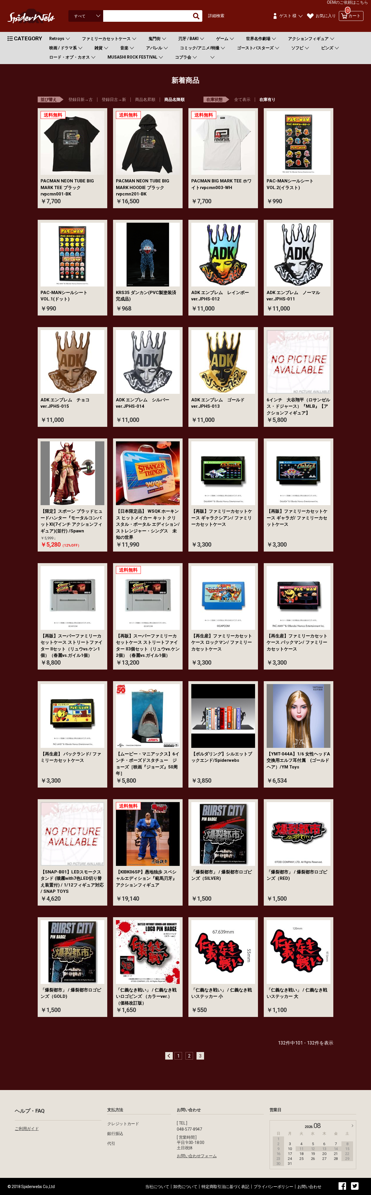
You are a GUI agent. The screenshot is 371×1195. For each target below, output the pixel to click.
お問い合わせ (309, 1186)
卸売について (185, 1186)
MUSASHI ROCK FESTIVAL (132, 57)
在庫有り (267, 99)
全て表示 (242, 99)
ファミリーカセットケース (106, 38)
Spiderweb (37, 16)
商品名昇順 (145, 99)
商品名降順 (174, 99)
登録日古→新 (114, 99)
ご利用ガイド (27, 1128)
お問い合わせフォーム (197, 1156)
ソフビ (297, 48)
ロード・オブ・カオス (69, 57)
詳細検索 (216, 15)
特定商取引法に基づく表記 (225, 1186)
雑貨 (98, 48)
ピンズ (327, 48)
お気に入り (326, 15)
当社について (157, 1186)
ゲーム (222, 38)
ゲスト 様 (288, 15)
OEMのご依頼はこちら (347, 2)
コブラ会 (183, 57)
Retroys (56, 38)
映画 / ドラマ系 (63, 48)
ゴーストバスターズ (255, 48)
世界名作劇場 (258, 38)
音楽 (124, 48)
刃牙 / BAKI (188, 38)
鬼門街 (154, 38)
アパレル (154, 48)
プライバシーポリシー (273, 1186)
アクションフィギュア (308, 38)
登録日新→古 (80, 99)
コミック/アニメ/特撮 (199, 48)
